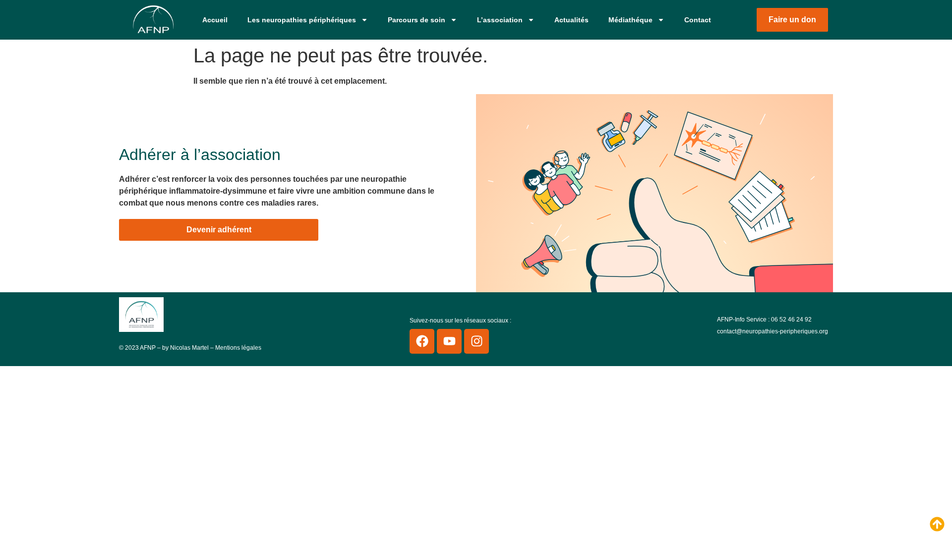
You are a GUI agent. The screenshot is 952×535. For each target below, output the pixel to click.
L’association (500, 20)
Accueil (215, 20)
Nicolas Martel (189, 347)
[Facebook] (422, 341)
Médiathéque (630, 20)
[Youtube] (449, 341)
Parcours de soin (416, 20)
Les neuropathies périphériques (301, 20)
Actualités (571, 20)
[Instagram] (476, 341)
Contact (697, 20)
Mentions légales (238, 347)
